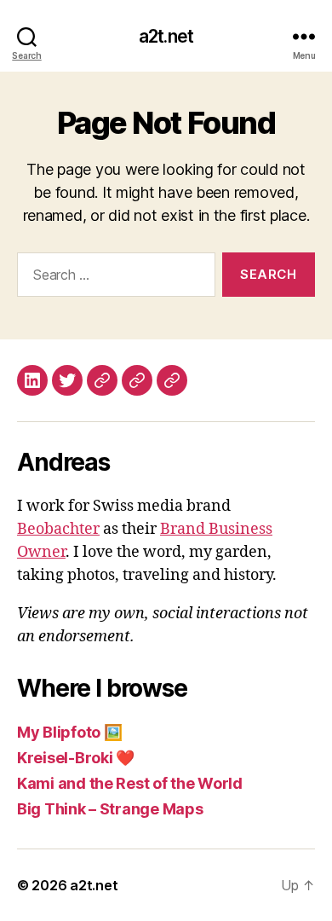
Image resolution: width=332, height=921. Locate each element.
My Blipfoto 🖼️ (70, 732)
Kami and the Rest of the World (130, 783)
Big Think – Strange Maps (110, 809)
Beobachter (58, 529)
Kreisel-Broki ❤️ (76, 758)
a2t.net (166, 36)
